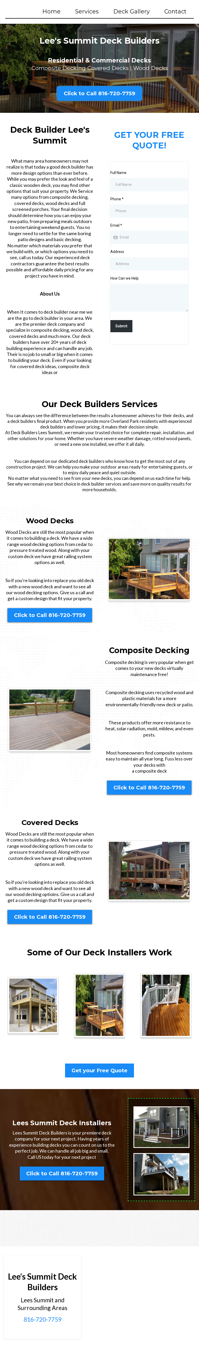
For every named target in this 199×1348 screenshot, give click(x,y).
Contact (175, 11)
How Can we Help (124, 278)
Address (117, 252)
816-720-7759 (42, 1319)
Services (87, 11)
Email (116, 225)
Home (51, 11)
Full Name (118, 173)
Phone (117, 199)
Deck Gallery (131, 11)
